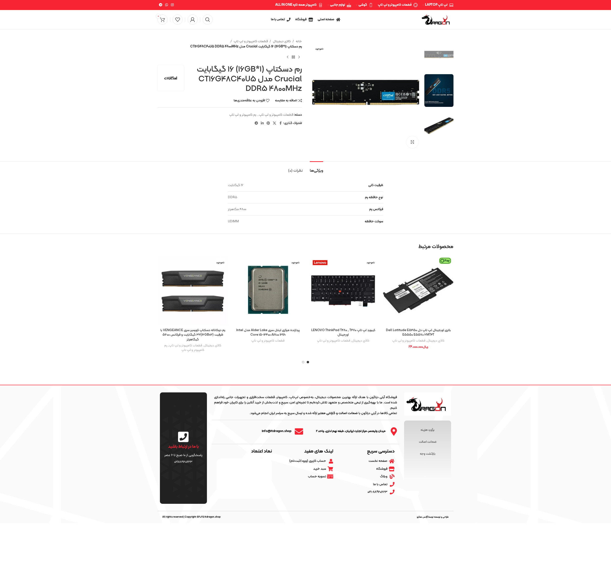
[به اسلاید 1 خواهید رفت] (308, 362)
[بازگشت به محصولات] (293, 57)
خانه (299, 41)
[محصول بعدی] (287, 57)
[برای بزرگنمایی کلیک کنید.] (412, 142)
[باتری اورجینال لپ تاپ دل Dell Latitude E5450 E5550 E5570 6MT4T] (418, 290)
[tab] (316, 168)
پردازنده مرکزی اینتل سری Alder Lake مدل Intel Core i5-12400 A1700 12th (268, 333)
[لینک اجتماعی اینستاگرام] (172, 5)
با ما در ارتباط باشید (183, 446)
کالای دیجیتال (282, 41)
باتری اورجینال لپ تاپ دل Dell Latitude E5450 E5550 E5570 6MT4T (418, 333)
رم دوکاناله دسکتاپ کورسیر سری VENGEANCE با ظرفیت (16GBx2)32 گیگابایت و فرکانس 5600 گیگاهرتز (192, 335)
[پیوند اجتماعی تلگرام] (161, 5)
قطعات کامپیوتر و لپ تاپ (251, 41)
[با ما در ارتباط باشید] (183, 437)
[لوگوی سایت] (436, 19)
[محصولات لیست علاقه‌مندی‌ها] (177, 19)
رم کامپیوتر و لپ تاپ (242, 114)
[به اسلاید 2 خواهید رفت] (303, 362)
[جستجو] (207, 19)
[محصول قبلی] (299, 57)
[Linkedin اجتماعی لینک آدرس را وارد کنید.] (262, 123)
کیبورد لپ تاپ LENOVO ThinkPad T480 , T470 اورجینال (343, 333)
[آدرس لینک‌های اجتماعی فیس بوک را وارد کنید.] (280, 123)
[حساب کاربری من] (192, 19)
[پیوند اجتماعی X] (274, 123)
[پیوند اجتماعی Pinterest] (268, 123)
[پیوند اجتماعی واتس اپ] (166, 5)
